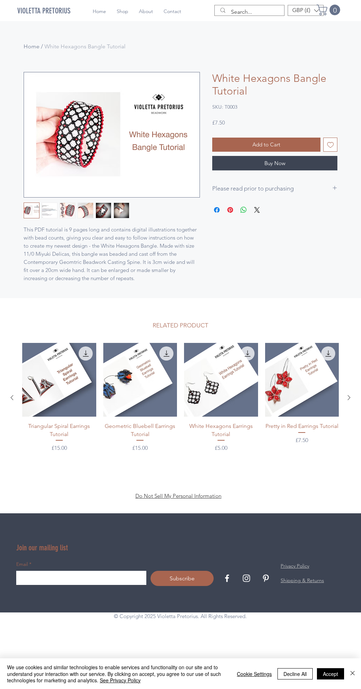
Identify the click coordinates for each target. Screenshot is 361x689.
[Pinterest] (266, 625)
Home (31, 46)
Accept (330, 673)
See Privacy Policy (120, 680)
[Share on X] (257, 210)
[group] (180, 444)
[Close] (352, 673)
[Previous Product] (12, 444)
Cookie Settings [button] (254, 673)
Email (23, 611)
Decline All (295, 673)
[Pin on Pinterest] (230, 210)
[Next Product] (349, 444)
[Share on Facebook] (217, 210)
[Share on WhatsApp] (243, 210)
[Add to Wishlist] (330, 145)
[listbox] (306, 10)
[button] (330, 10)
